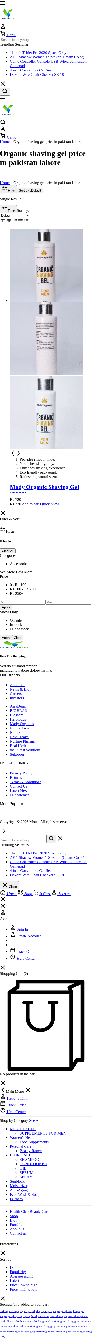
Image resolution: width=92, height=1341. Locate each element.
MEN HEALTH (23, 1129)
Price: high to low (23, 1289)
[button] (30, 504)
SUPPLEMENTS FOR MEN (43, 1133)
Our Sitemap (19, 795)
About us (17, 1229)
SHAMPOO (29, 1159)
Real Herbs (18, 746)
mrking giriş (16, 1311)
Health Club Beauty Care (29, 1211)
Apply (6, 607)
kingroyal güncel (62, 1311)
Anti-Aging (19, 1190)
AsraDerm (18, 706)
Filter (11, 190)
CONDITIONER (33, 1164)
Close (12, 886)
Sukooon (17, 754)
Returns (16, 777)
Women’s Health (23, 1138)
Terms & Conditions (25, 782)
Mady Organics (22, 724)
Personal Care (20, 1146)
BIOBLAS (18, 711)
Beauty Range (31, 1151)
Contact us (18, 1233)
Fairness (16, 1199)
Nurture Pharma (22, 741)
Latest (14, 1281)
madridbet (43, 1316)
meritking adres (17, 1326)
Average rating (21, 1276)
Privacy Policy (21, 773)
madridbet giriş (58, 1316)
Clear (17, 637)
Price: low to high (23, 1285)
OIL (23, 1168)
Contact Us (18, 786)
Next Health (19, 737)
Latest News (19, 791)
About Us (17, 685)
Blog (13, 1220)
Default (15, 1267)
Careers (16, 694)
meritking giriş (71, 1321)
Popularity (18, 1272)
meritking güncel (65, 1326)
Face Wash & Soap (24, 1194)
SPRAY (26, 1177)
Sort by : (30, 190)
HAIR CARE (20, 1155)
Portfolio (16, 1225)
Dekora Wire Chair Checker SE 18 (37, 74)
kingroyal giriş (44, 1311)
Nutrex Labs (19, 728)
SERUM (26, 1173)
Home (5, 142)
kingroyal (29, 1311)
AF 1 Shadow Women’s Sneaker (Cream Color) (47, 57)
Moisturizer (18, 1186)
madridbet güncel (78, 1316)
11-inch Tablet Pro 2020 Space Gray (38, 53)
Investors (17, 698)
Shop (14, 1216)
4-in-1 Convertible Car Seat (31, 70)
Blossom (16, 715)
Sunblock (17, 1181)
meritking (56, 1321)
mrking (4, 1311)
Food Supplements (34, 1142)
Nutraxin (17, 732)
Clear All (8, 551)
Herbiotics (18, 719)
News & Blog (20, 689)
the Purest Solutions (25, 750)
